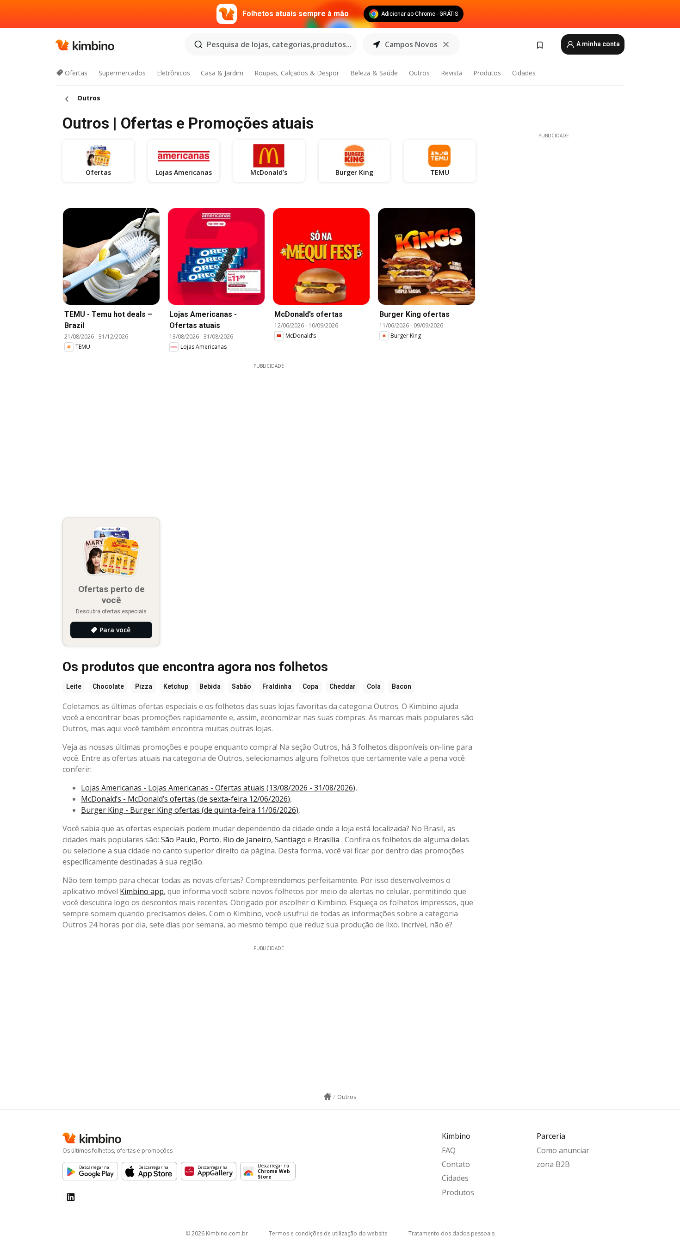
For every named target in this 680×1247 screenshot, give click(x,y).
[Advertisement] (275, 434)
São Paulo (178, 839)
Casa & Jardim (222, 72)
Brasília (327, 839)
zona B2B (553, 1164)
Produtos (487, 72)
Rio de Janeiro (247, 839)
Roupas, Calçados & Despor (296, 72)
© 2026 (216, 1233)
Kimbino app (142, 891)
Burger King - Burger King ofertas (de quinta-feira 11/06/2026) (189, 810)
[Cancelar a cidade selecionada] (446, 44)
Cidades (524, 72)
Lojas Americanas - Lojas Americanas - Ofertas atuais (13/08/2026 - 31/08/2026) (218, 788)
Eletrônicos (173, 72)
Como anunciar (563, 1150)
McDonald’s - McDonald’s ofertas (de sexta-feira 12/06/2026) (185, 799)
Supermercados (122, 72)
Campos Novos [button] (411, 44)
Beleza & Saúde (374, 72)
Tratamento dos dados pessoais (451, 1233)
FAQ (449, 1150)
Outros (419, 72)
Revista (452, 72)
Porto (209, 839)
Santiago (290, 839)
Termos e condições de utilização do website (328, 1233)
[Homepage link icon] (327, 1096)
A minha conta (597, 44)
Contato (456, 1164)
